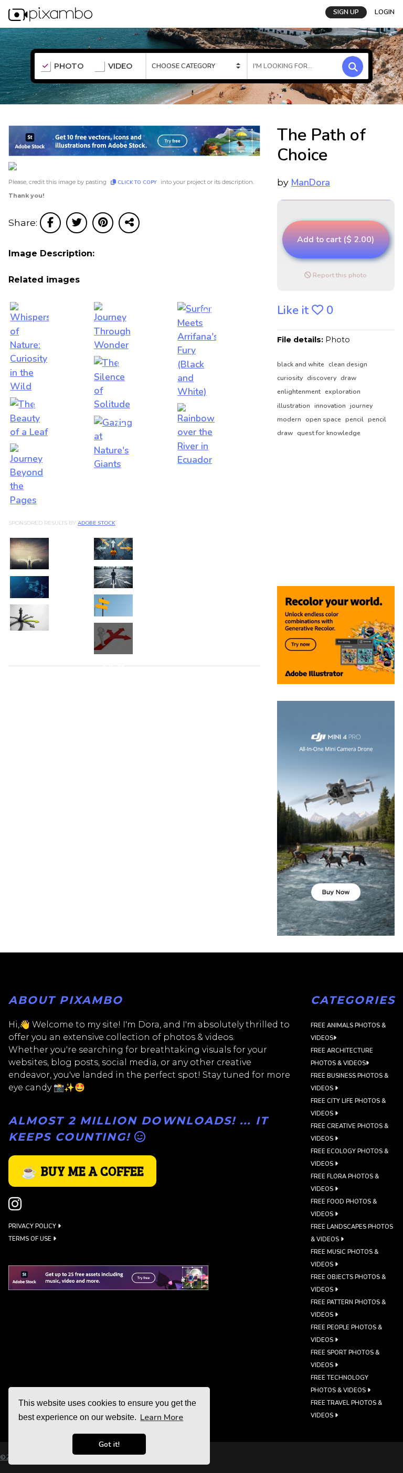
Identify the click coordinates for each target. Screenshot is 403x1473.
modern (290, 419)
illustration (294, 406)
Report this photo (339, 275)
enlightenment (299, 391)
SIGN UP (346, 12)
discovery (322, 378)
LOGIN (385, 12)
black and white (301, 364)
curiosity (290, 378)
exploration (342, 391)
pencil (355, 419)
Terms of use (30, 1239)
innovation (330, 406)
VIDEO (120, 66)
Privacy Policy (33, 1226)
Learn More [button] (161, 1417)
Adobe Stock (96, 523)
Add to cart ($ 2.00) (335, 239)
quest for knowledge (328, 433)
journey (361, 406)
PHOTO (68, 66)
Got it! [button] (109, 1444)
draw (348, 378)
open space (324, 419)
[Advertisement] (336, 512)
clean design (347, 364)
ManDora (310, 182)
